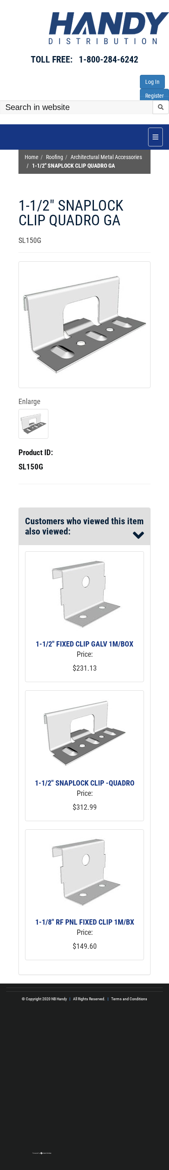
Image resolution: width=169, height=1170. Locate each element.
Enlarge (29, 401)
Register (154, 95)
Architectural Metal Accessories (106, 157)
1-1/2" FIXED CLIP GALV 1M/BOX (84, 644)
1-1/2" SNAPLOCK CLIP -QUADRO (85, 783)
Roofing (54, 157)
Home (32, 157)
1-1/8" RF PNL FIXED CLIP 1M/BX (84, 922)
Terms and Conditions (129, 999)
